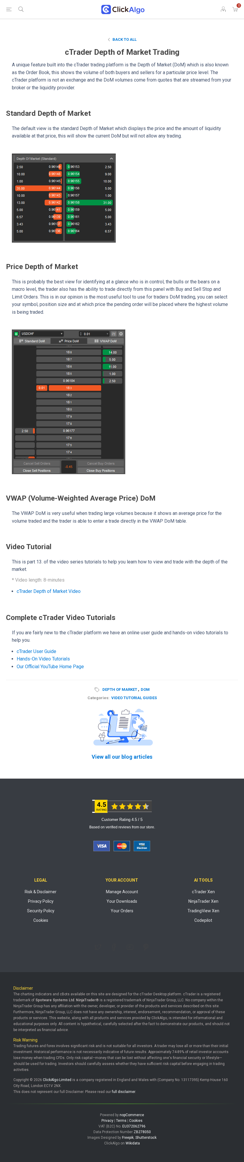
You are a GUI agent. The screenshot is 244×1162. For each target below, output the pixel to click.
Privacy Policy (41, 901)
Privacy (107, 1121)
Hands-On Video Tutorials (43, 659)
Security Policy (40, 910)
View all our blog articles (122, 757)
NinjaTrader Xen (203, 901)
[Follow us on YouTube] (130, 947)
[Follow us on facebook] (114, 947)
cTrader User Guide (36, 651)
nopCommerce (132, 1115)
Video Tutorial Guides (134, 698)
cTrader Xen (203, 891)
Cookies (40, 920)
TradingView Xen (203, 910)
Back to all (124, 39)
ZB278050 (142, 1132)
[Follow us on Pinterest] (146, 947)
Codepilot (203, 920)
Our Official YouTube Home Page (50, 666)
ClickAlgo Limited (57, 1080)
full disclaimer (123, 1092)
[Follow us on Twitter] (98, 947)
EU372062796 (134, 1126)
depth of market (119, 689)
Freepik (128, 1138)
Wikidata (133, 1143)
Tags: (97, 689)
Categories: (98, 698)
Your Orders (122, 910)
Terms (121, 1121)
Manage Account (122, 891)
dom (145, 689)
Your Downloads (122, 901)
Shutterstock (146, 1138)
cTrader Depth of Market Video (49, 591)
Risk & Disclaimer (41, 891)
